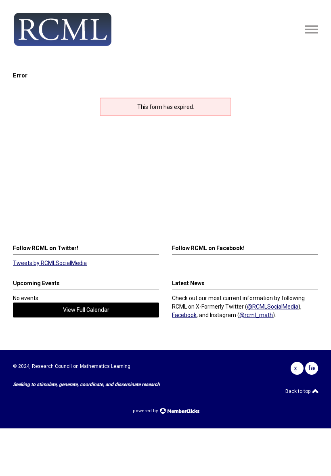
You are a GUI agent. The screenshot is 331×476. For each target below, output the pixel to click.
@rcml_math (256, 315)
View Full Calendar (86, 310)
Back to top (298, 391)
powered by (146, 410)
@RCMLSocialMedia (272, 306)
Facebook (184, 315)
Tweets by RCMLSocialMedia (50, 263)
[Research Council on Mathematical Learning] (62, 44)
